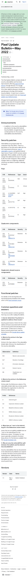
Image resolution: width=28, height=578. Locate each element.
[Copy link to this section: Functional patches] (19, 293)
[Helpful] (11, 41)
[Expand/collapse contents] (10, 57)
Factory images (5, 520)
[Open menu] (2, 2)
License (24, 569)
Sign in (24, 2)
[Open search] (17, 2)
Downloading (4, 515)
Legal (19, 569)
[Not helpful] (13, 41)
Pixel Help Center (5, 553)
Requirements (4, 512)
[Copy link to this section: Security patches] (17, 140)
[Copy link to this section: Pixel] (6, 169)
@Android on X (5, 529)
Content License (19, 497)
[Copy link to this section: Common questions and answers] (10, 310)
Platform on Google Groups (8, 539)
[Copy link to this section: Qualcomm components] (20, 224)
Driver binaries (4, 522)
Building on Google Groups (8, 541)
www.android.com (5, 555)
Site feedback (11, 571)
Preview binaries (5, 517)
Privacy (4, 571)
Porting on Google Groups (7, 544)
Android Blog (4, 534)
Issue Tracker (4, 563)
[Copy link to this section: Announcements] (17, 123)
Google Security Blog (6, 536)
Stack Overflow (5, 560)
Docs (7, 37)
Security (12, 37)
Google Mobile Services (7, 558)
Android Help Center (6, 550)
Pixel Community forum (14, 300)
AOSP (2, 37)
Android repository (5, 510)
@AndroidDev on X (6, 531)
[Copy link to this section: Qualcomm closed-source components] (11, 272)
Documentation (6, 6)
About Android (5, 569)
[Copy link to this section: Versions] (10, 468)
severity (10, 151)
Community (13, 569)
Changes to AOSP (16, 31)
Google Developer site (10, 440)
